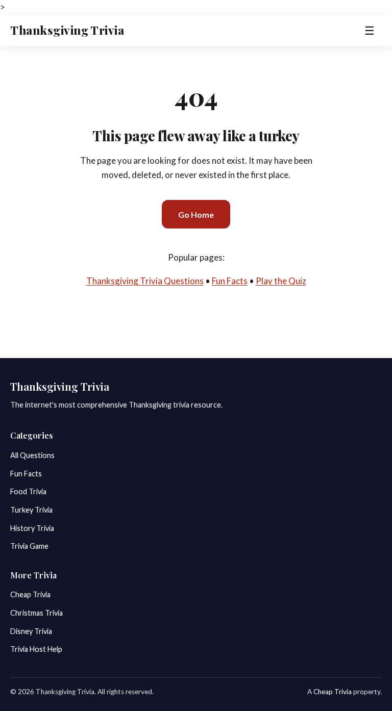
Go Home (196, 214)
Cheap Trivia (30, 594)
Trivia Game (29, 546)
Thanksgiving (67, 30)
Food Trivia (28, 491)
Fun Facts (230, 280)
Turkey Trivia (31, 509)
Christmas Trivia (36, 612)
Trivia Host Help (36, 649)
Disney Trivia (31, 631)
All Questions (32, 455)
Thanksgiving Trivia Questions (145, 280)
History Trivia (32, 528)
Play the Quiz (281, 280)
